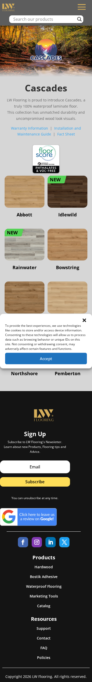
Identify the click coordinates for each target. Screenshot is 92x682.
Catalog (43, 605)
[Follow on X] (64, 542)
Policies (43, 657)
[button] (84, 320)
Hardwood (43, 566)
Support (44, 628)
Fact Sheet (66, 134)
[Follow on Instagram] (37, 542)
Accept (46, 358)
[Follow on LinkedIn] (50, 542)
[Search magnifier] (79, 19)
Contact (44, 638)
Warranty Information (30, 128)
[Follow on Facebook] (23, 542)
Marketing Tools (44, 596)
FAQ (43, 647)
